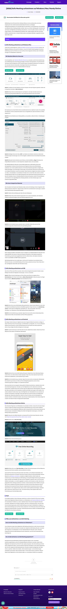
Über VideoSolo (36, 591)
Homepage (28, 2)
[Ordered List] (21, 574)
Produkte (37, 2)
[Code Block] (26, 574)
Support (59, 2)
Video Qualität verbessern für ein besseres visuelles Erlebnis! (54, 81)
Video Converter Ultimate (9, 593)
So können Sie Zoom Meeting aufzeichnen (54, 37)
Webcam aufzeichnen (15, 476)
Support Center (22, 591)
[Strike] (20, 574)
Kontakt (35, 593)
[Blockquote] (24, 574)
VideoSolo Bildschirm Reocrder (20, 60)
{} (28, 574)
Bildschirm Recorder (8, 591)
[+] (30, 574)
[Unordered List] (23, 574)
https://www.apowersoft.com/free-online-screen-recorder (19, 416)
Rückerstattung (37, 598)
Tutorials (52, 2)
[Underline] (18, 574)
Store (45, 2)
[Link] (27, 574)
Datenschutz (36, 596)
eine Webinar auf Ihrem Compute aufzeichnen (30, 47)
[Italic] (17, 574)
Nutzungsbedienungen (38, 595)
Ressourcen (21, 595)
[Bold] (15, 574)
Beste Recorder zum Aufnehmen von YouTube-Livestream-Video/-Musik (54, 51)
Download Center (22, 593)
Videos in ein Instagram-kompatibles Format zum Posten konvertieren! (53, 66)
